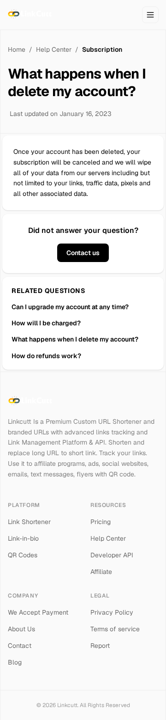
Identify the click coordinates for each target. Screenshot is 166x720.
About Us (21, 629)
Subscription (102, 49)
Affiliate (101, 571)
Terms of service (115, 629)
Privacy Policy (111, 612)
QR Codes (22, 555)
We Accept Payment (38, 612)
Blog (15, 662)
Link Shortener (29, 522)
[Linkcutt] (30, 14)
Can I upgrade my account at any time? (70, 307)
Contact (19, 645)
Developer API (111, 555)
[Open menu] (150, 14)
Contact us (83, 253)
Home (16, 49)
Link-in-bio (23, 538)
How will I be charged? (46, 323)
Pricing (100, 522)
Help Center (53, 49)
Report (100, 645)
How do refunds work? (46, 356)
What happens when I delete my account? (75, 339)
